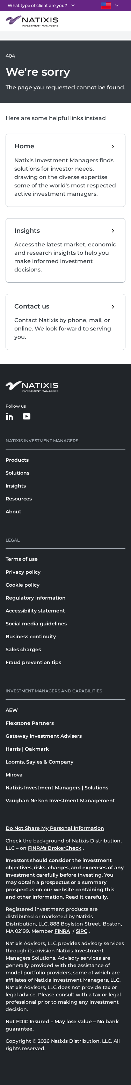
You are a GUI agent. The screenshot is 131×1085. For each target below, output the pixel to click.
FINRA (62, 931)
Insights (16, 486)
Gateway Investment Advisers (44, 736)
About (13, 511)
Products (17, 460)
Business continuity (31, 636)
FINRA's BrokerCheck (54, 848)
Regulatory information (36, 598)
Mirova (14, 775)
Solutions (17, 473)
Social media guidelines (36, 623)
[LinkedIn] (10, 417)
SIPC (81, 931)
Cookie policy (22, 585)
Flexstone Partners (30, 723)
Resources (19, 499)
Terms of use (22, 559)
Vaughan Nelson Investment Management (60, 800)
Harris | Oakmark (27, 749)
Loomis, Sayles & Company (39, 762)
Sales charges (23, 649)
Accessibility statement (35, 611)
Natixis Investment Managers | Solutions (57, 788)
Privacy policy (23, 572)
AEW (12, 710)
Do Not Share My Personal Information (55, 828)
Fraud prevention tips (33, 662)
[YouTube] (26, 417)
